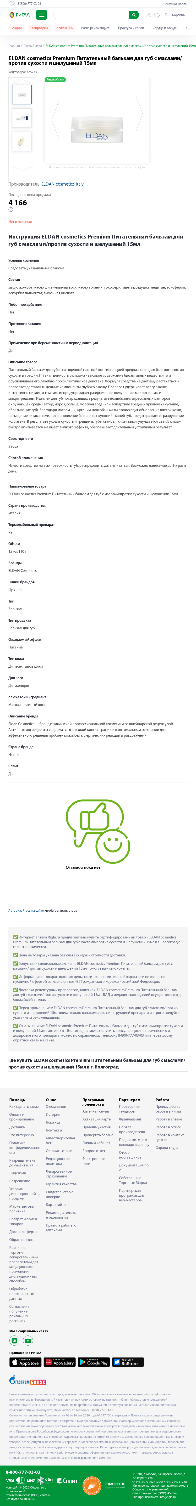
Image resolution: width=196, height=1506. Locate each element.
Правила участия (96, 1127)
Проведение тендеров (129, 1109)
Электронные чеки (93, 1161)
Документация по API (134, 1168)
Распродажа (39, 28)
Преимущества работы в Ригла (168, 1109)
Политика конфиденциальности (24, 1148)
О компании (56, 1107)
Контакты (54, 1130)
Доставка (17, 1127)
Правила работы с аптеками (61, 1228)
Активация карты (97, 1119)
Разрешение (19, 1181)
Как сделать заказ (24, 1107)
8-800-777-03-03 (23, 1472)
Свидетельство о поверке (60, 1194)
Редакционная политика (58, 1161)
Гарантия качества (61, 1184)
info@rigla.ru (167, 1497)
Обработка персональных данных (21, 1294)
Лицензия (17, 1173)
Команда (53, 1123)
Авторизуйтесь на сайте (26, 911)
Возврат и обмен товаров (23, 1221)
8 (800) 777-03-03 (101, 1410)
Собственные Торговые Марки (133, 1180)
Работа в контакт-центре (170, 1137)
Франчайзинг (130, 1119)
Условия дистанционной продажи (22, 1194)
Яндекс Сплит (55, 79)
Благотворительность (60, 1141)
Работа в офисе (168, 1127)
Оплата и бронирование (21, 1117)
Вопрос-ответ (93, 1151)
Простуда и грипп (131, 28)
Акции (17, 28)
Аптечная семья (95, 1112)
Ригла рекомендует (95, 28)
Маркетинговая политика (22, 1209)
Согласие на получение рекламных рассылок (19, 1314)
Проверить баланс (97, 1135)
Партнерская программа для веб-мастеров (131, 1195)
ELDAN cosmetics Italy (62, 184)
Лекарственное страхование (59, 1174)
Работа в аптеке (169, 1119)
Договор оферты (23, 1232)
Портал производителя (132, 1129)
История (53, 1115)
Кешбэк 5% (65, 28)
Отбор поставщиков (130, 1155)
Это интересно (21, 1135)
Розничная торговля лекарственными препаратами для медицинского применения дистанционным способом (23, 1264)
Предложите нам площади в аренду (134, 1142)
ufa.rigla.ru (156, 1394)
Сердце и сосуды (165, 28)
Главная (14, 46)
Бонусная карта (175, 4)
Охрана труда (167, 1148)
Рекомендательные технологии (61, 1215)
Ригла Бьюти (32, 46)
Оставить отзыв (59, 1151)
